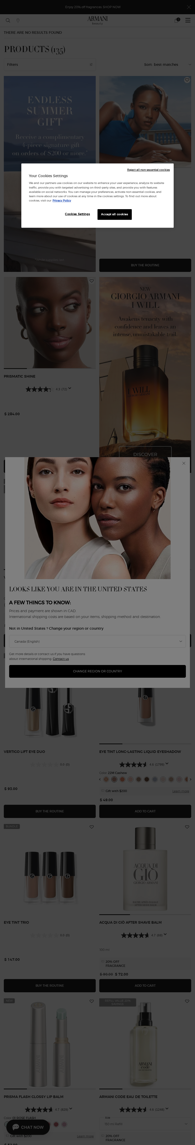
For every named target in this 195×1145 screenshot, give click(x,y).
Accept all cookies (114, 214)
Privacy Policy (62, 200)
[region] (97, 195)
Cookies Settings (77, 214)
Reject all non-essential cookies (148, 170)
